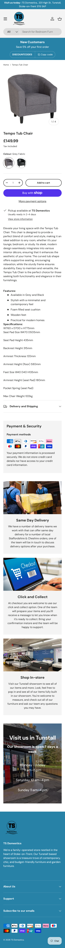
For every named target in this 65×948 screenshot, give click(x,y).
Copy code (47, 54)
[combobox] (32, 31)
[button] (59, 18)
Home (6, 65)
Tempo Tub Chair (20, 65)
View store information (20, 219)
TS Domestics (17, 940)
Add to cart (43, 182)
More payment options (32, 201)
